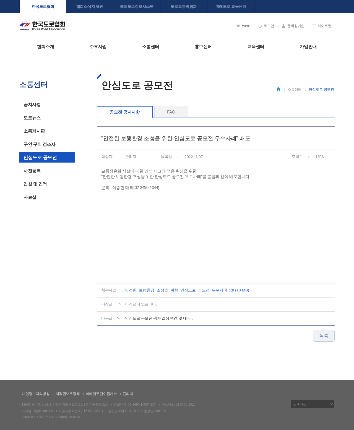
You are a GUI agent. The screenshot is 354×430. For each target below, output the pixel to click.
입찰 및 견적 (35, 184)
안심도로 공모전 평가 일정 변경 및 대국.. (158, 318)
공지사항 (32, 104)
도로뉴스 (32, 117)
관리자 (128, 394)
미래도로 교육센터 (230, 6)
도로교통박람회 (184, 6)
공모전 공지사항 (125, 112)
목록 (323, 335)
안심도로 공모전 (40, 157)
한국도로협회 (43, 6)
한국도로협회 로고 (42, 25)
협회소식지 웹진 (89, 6)
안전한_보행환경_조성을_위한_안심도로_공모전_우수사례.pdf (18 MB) (187, 290)
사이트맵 (324, 26)
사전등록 (32, 170)
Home (246, 26)
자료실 (30, 197)
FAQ (171, 112)
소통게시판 (34, 131)
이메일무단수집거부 (101, 394)
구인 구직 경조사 (40, 144)
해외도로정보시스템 (137, 6)
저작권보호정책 (68, 394)
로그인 (269, 26)
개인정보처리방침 (36, 394)
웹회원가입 (295, 26)
